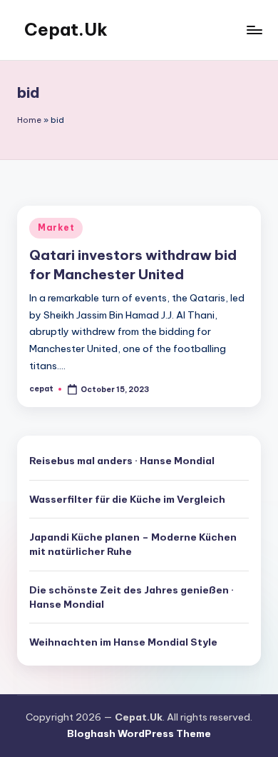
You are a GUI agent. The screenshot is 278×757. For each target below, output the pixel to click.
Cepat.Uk (66, 29)
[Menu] (254, 30)
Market (56, 227)
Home (29, 120)
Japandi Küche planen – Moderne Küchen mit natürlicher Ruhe (133, 544)
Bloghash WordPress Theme (139, 733)
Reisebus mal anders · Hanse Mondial (122, 460)
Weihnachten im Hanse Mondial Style (123, 642)
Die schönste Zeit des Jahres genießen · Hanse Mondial (131, 597)
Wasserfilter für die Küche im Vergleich (127, 499)
